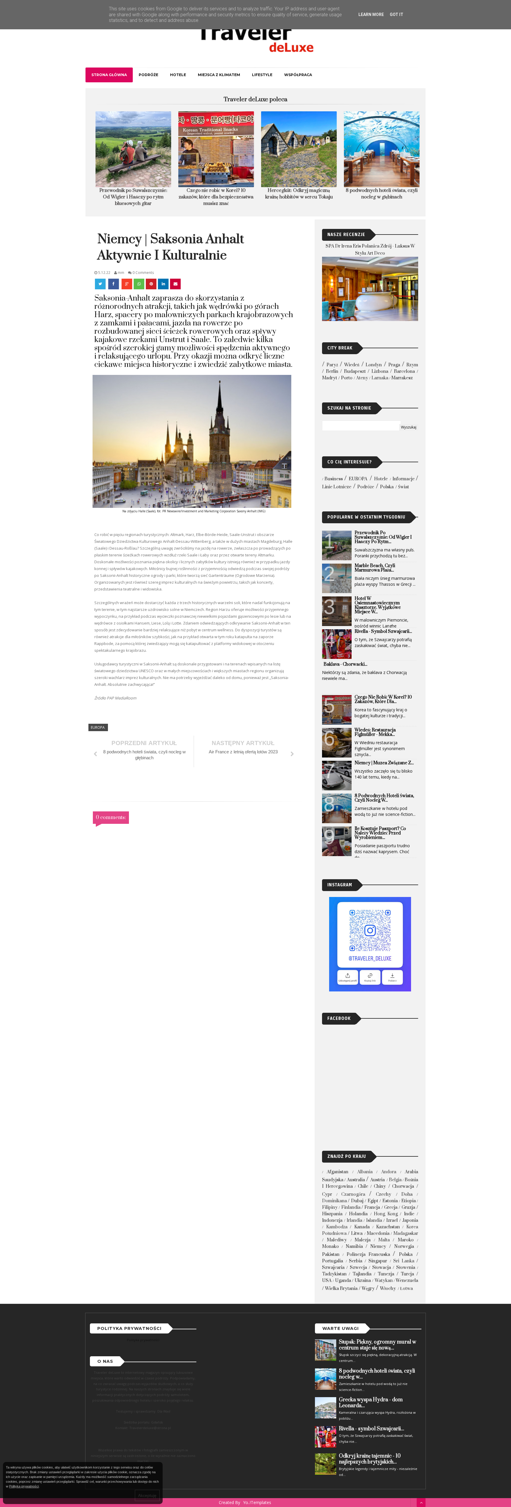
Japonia (410, 1220)
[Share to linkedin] (163, 284)
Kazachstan (388, 1227)
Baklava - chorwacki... (345, 664)
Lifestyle (262, 75)
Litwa (357, 1233)
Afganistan (337, 1172)
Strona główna (109, 75)
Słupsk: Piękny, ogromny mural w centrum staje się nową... (377, 1345)
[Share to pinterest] (151, 284)
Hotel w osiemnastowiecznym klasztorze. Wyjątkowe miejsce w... (378, 605)
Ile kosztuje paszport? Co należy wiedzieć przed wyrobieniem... (380, 833)
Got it (396, 14)
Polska (387, 487)
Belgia (395, 1180)
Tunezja (386, 1274)
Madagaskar (405, 1233)
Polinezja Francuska (368, 1254)
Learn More (371, 14)
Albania (365, 1172)
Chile (363, 1186)
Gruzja (408, 1207)
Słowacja (381, 1267)
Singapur (377, 1261)
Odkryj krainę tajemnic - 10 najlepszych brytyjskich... (370, 1459)
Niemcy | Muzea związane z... (384, 763)
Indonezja (332, 1220)
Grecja (390, 1207)
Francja (372, 1207)
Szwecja (358, 1267)
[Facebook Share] (114, 284)
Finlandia (350, 1207)
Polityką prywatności (24, 1486)
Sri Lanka (403, 1261)
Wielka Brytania (341, 1288)
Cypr (327, 1194)
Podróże (148, 75)
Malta (384, 1240)
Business (333, 479)
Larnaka (379, 378)
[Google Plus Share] (127, 284)
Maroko (406, 1240)
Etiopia (408, 1201)
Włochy (388, 1288)
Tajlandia (361, 1274)
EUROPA (98, 727)
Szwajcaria (333, 1267)
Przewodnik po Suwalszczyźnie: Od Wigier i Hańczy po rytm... (383, 537)
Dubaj (357, 1201)
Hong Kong (386, 1214)
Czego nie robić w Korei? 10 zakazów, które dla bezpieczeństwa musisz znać (214, 196)
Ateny (362, 378)
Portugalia (332, 1261)
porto (346, 378)
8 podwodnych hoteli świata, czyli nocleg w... (384, 798)
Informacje (403, 479)
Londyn (374, 365)
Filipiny (330, 1207)
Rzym (412, 365)
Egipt (373, 1201)
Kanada (362, 1227)
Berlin (332, 371)
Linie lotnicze (336, 487)
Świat (403, 487)
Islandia (374, 1220)
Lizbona (379, 371)
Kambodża (336, 1227)
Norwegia (404, 1246)
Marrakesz (402, 378)
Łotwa (406, 1288)
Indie (409, 1214)
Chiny (380, 1186)
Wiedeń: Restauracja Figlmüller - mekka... (375, 732)
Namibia (354, 1246)
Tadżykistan (334, 1274)
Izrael (392, 1220)
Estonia (390, 1201)
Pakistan (330, 1254)
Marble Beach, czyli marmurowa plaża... (375, 568)
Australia (356, 1180)
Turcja (407, 1274)
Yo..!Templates (257, 1502)
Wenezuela (407, 1280)
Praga (394, 365)
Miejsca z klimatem (219, 75)
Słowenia (405, 1267)
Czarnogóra (353, 1194)
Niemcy (378, 1246)
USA (326, 1280)
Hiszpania (332, 1214)
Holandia (358, 1214)
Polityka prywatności (143, 1340)
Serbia (355, 1261)
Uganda (343, 1280)
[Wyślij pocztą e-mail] (175, 284)
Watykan (384, 1280)
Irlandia (354, 1220)
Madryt (329, 378)
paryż (332, 365)
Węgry (368, 1288)
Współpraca (298, 75)
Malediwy (337, 1240)
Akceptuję (147, 1495)
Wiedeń (351, 365)
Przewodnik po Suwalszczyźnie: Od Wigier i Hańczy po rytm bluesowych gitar (131, 196)
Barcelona (404, 371)
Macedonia (378, 1233)
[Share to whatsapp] (139, 284)
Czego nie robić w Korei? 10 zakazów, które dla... (383, 699)
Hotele (178, 75)
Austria (377, 1180)
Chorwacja (403, 1186)
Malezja (363, 1240)
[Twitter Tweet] (101, 284)
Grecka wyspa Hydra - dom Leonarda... (371, 1403)
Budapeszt (355, 371)
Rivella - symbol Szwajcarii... (383, 631)
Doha (407, 1194)
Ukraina (363, 1280)
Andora (388, 1172)
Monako (330, 1246)
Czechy (383, 1194)
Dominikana (334, 1201)
